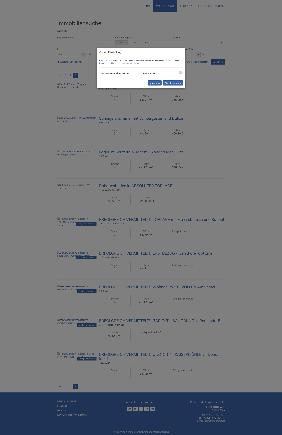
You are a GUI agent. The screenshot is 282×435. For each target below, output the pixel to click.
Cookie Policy (133, 63)
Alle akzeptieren (173, 82)
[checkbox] (181, 72)
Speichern (155, 82)
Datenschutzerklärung (108, 63)
